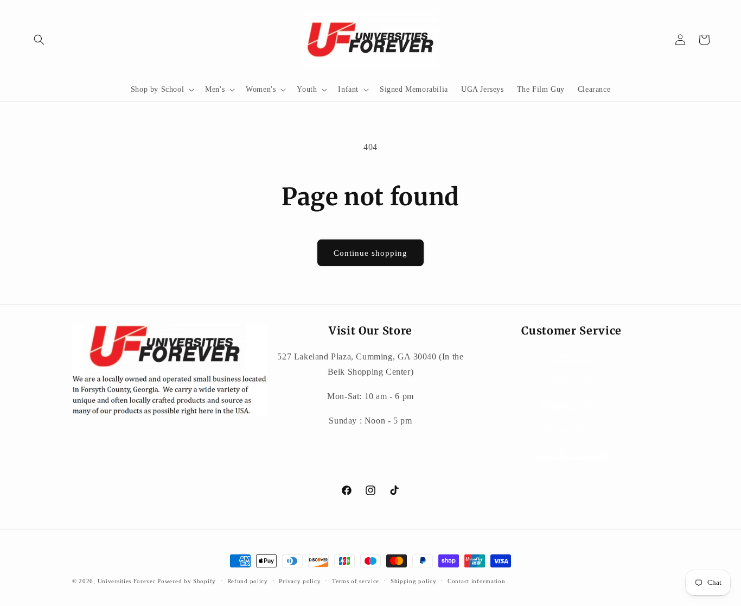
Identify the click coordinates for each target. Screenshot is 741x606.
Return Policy (571, 380)
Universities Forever (127, 581)
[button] (39, 40)
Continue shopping (370, 253)
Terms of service (355, 581)
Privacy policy (300, 581)
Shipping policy (414, 581)
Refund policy (247, 581)
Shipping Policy (572, 404)
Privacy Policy (571, 429)
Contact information (476, 581)
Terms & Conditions (571, 453)
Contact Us (571, 356)
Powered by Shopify (186, 581)
